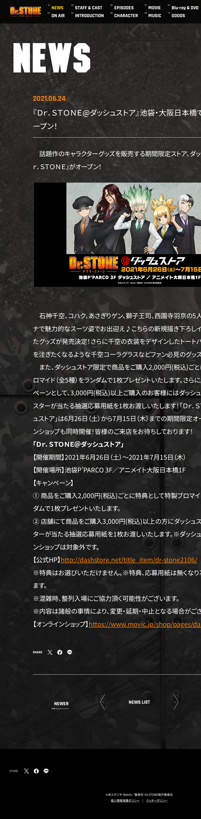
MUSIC (154, 15)
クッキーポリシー (157, 800)
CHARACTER (126, 15)
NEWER (61, 704)
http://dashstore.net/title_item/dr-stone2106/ (129, 559)
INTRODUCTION (89, 15)
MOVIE (154, 8)
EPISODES (124, 8)
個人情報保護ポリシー (125, 800)
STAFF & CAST (88, 8)
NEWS (57, 8)
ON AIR (58, 15)
